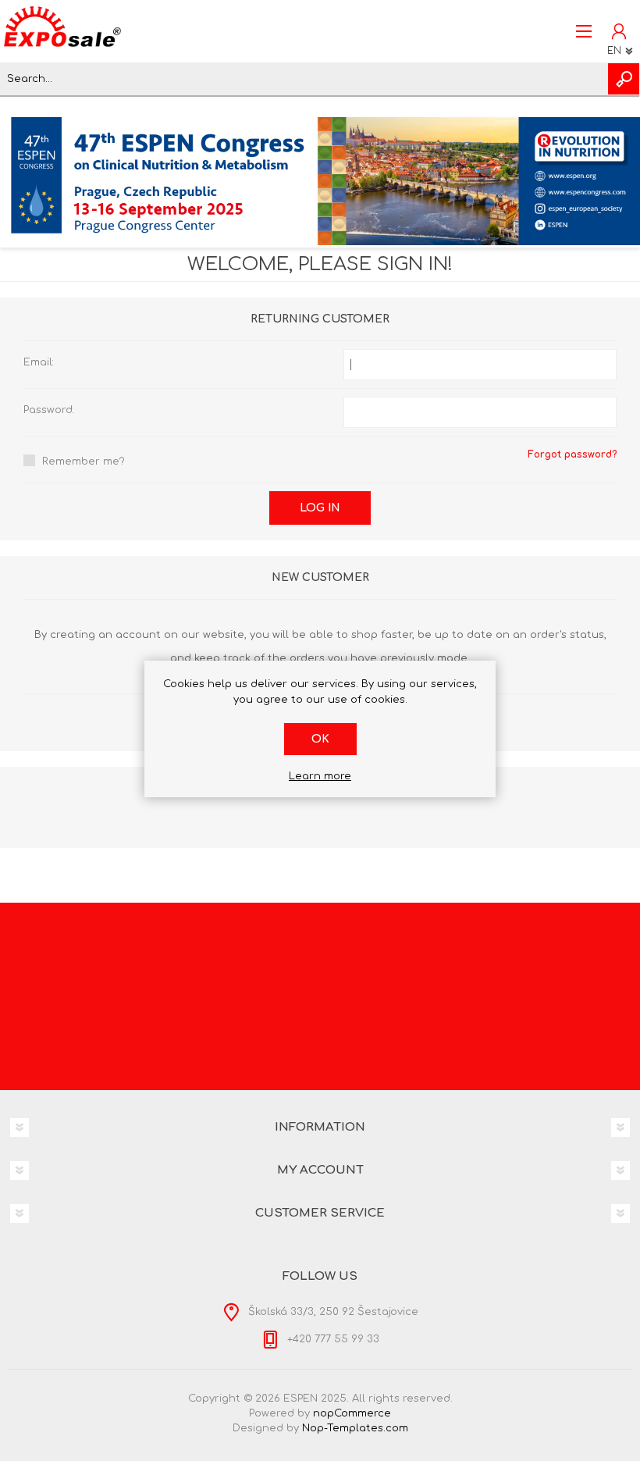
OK (320, 739)
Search (623, 78)
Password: (48, 409)
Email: (38, 362)
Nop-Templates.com (355, 1428)
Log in (320, 508)
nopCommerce (352, 1413)
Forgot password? (572, 454)
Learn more (320, 776)
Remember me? (83, 461)
